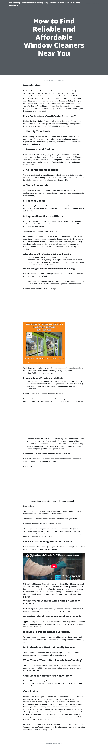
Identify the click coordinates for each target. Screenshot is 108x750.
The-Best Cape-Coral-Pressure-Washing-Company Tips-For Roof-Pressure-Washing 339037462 (44, 4)
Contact (96, 4)
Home (88, 4)
